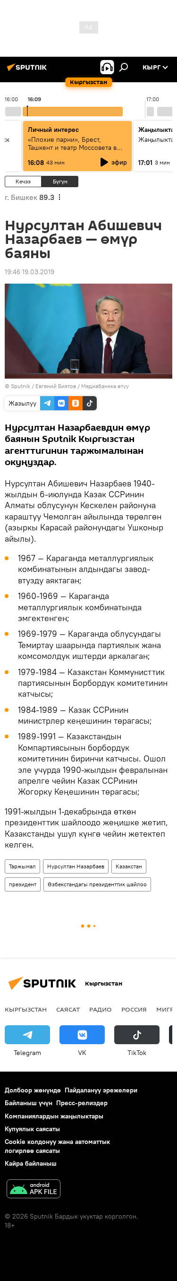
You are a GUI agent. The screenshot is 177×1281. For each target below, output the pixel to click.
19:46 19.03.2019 (29, 272)
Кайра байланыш (31, 1163)
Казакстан (129, 866)
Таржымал (22, 866)
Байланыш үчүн (28, 1103)
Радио (100, 1009)
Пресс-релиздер (82, 1103)
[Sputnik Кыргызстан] (28, 71)
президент (22, 884)
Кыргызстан (26, 1009)
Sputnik (20, 385)
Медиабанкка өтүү (105, 385)
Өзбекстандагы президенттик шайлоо (97, 884)
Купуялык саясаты (32, 1129)
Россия (134, 1009)
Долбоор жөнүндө (33, 1090)
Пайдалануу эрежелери (101, 1090)
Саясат (68, 1009)
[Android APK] (33, 1190)
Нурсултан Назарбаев (75, 866)
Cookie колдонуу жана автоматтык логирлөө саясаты (57, 1146)
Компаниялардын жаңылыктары (54, 1116)
